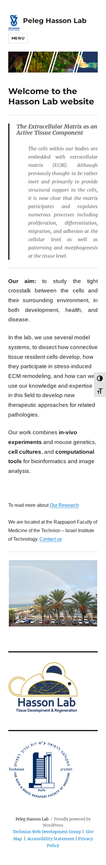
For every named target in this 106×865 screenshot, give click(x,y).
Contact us (50, 539)
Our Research (64, 505)
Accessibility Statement (51, 838)
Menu (17, 38)
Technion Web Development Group (47, 831)
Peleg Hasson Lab (55, 21)
